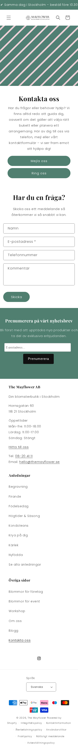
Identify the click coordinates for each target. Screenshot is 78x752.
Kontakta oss (20, 640)
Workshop (17, 611)
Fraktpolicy (25, 736)
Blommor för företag (26, 592)
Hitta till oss (19, 447)
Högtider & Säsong (24, 516)
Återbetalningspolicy (29, 729)
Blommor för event (24, 601)
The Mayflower (37, 718)
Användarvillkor (56, 729)
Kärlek (14, 545)
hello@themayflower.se (39, 462)
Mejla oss (39, 161)
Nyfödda (16, 555)
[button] (8, 17)
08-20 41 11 (24, 456)
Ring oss (39, 173)
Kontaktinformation (58, 723)
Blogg (13, 630)
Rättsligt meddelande (50, 736)
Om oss (15, 621)
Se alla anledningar (25, 564)
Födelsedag (19, 506)
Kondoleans (19, 525)
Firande (15, 496)
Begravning (18, 486)
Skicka (16, 297)
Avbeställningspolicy (41, 742)
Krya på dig (18, 535)
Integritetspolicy (31, 723)
